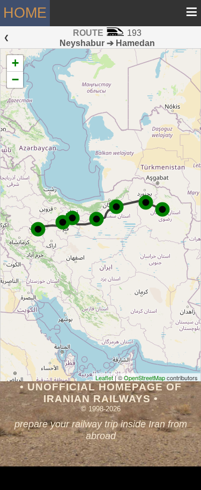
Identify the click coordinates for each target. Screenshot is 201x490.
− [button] (15, 79)
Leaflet (104, 377)
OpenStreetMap (144, 377)
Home (25, 12)
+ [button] (15, 63)
